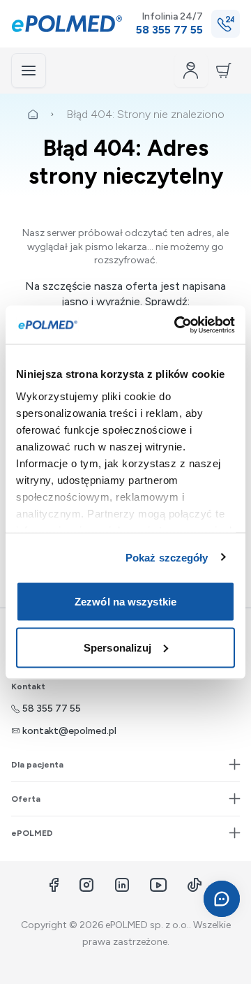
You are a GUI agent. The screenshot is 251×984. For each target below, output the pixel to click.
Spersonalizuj (117, 647)
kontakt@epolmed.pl (69, 731)
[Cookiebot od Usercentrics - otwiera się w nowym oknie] (177, 325)
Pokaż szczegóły (167, 557)
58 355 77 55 (51, 708)
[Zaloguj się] (191, 70)
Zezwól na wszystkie (125, 602)
